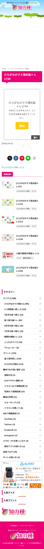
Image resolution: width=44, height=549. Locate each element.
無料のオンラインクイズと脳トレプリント (22, 530)
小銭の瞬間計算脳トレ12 (27, 253)
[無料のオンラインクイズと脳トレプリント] (22, 8)
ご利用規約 (13, 526)
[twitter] (9, 158)
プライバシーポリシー (27, 526)
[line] (28, 158)
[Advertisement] (22, 41)
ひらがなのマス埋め (11, 167)
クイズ (21, 167)
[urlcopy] (34, 158)
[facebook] (15, 158)
